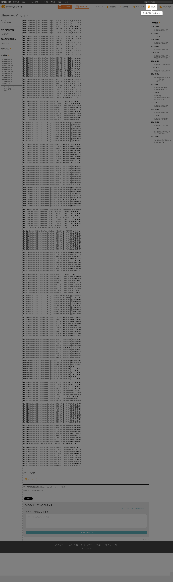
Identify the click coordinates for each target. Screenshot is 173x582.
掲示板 (153, 7)
